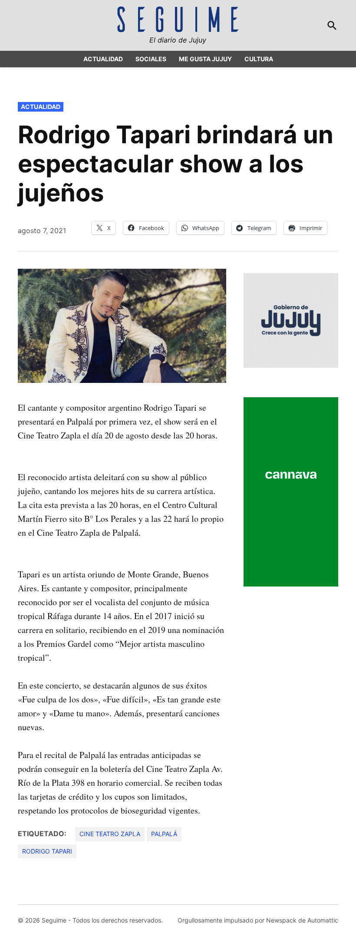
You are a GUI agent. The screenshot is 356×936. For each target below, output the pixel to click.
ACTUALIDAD (103, 59)
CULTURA (258, 59)
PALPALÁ (164, 833)
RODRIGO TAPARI (47, 851)
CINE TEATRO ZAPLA (109, 833)
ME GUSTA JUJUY (205, 59)
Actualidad (40, 106)
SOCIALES (150, 59)
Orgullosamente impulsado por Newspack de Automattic (258, 920)
